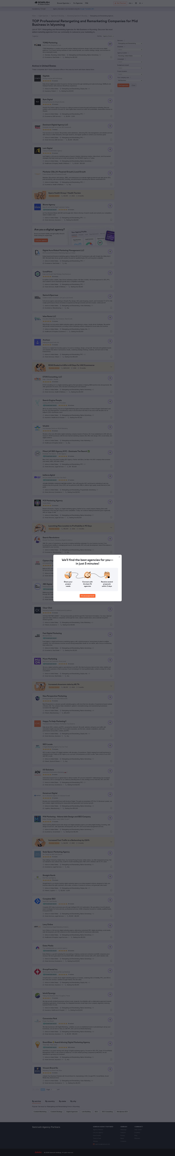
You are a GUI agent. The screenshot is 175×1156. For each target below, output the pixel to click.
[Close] (119, 557)
